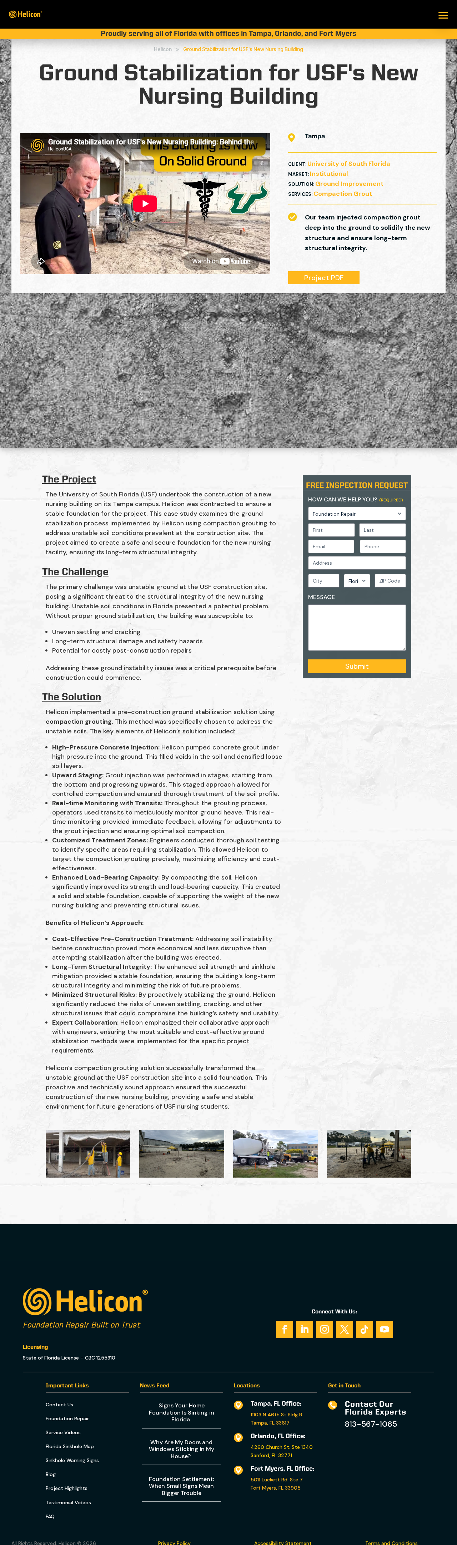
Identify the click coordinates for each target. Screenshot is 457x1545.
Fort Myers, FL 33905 (276, 1488)
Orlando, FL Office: (278, 1436)
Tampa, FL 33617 (270, 1423)
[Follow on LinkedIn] (304, 1329)
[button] (443, 14)
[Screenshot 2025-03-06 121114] (88, 1176)
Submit (357, 666)
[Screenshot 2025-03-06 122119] (369, 1176)
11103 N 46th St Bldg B (276, 1414)
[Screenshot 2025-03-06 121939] (181, 1176)
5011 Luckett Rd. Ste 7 (277, 1479)
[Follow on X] (344, 1329)
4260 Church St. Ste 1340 (282, 1447)
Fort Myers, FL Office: (282, 1469)
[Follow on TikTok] (364, 1329)
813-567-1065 (371, 1424)
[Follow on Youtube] (384, 1329)
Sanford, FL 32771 (271, 1455)
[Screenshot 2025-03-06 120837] (275, 1176)
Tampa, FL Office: (276, 1404)
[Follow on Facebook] (284, 1329)
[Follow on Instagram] (324, 1329)
